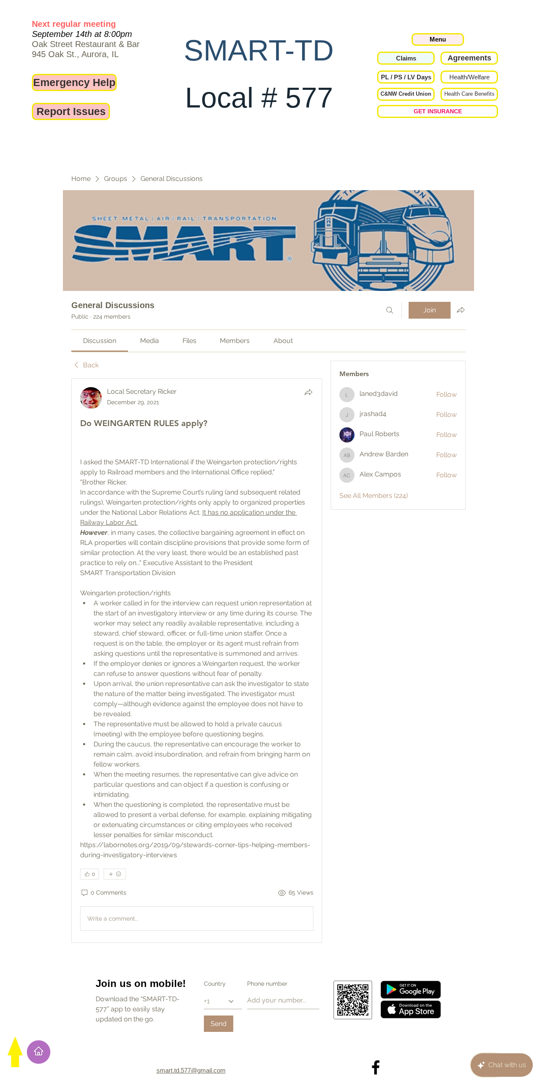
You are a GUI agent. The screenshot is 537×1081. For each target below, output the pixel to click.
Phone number (267, 984)
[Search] (390, 310)
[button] (406, 77)
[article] (196, 660)
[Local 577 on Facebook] (375, 1067)
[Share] (308, 392)
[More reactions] (115, 874)
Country (215, 984)
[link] (99, 341)
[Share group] (461, 310)
